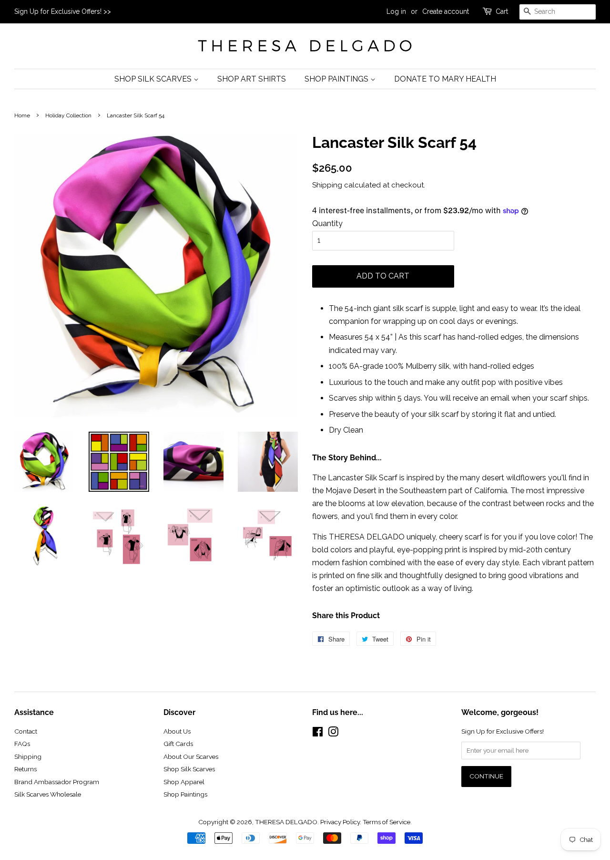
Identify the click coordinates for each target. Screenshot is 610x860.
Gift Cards (178, 743)
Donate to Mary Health (445, 78)
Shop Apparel (183, 782)
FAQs (22, 743)
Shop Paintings (337, 78)
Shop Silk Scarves (153, 78)
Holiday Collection (68, 115)
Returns (25, 769)
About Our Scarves (190, 756)
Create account (445, 11)
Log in (396, 11)
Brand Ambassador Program (56, 782)
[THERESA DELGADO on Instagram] (333, 733)
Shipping (327, 185)
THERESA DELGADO (286, 822)
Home (22, 115)
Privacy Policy (340, 822)
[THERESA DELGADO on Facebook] (317, 733)
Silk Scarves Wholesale (47, 794)
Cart (502, 11)
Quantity (327, 223)
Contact (25, 731)
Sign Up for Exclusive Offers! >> (62, 11)
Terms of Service (386, 822)
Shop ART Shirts (251, 78)
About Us (177, 731)
